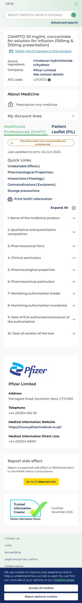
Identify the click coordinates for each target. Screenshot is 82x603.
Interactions (17, 178)
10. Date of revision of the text (31, 333)
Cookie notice (14, 566)
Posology (36, 178)
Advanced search (64, 22)
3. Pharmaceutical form (26, 246)
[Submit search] (73, 15)
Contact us (12, 538)
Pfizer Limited (44, 70)
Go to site (41, 481)
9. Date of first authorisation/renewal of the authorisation (38, 319)
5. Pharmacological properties (31, 270)
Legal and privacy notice (21, 559)
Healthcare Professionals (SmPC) (25, 129)
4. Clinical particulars (24, 258)
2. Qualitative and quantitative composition (32, 232)
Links (8, 545)
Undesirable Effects (23, 166)
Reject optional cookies (41, 596)
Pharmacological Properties (30, 172)
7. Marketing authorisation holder (34, 293)
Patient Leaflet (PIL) (63, 129)
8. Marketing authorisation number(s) (37, 305)
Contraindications (22, 184)
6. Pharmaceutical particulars (31, 281)
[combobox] (38, 14)
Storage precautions (23, 191)
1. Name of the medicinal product (34, 218)
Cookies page (63, 580)
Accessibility (13, 552)
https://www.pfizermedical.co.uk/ (35, 427)
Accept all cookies (41, 588)
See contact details (48, 74)
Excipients (46, 184)
